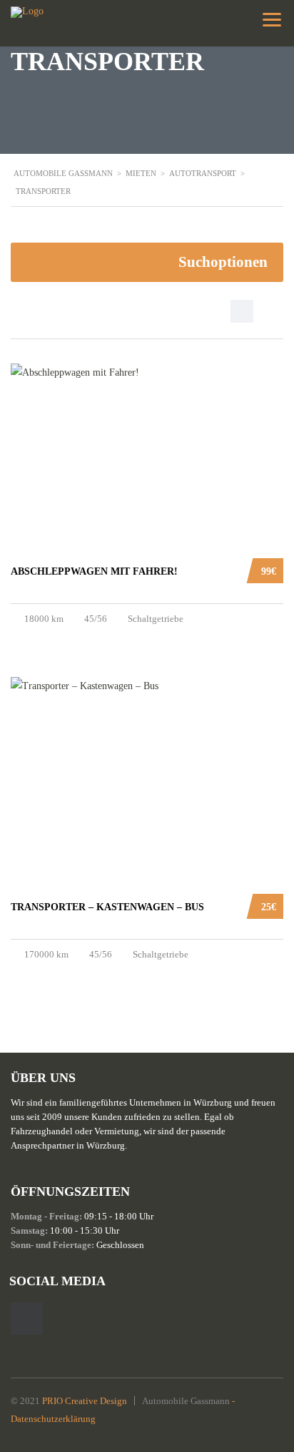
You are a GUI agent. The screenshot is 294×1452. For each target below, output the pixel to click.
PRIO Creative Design (84, 1400)
